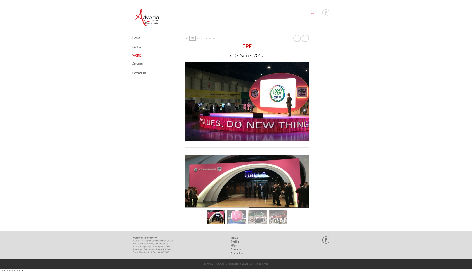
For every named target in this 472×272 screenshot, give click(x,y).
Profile (136, 47)
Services (137, 64)
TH (312, 13)
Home (136, 38)
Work (136, 56)
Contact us (139, 73)
